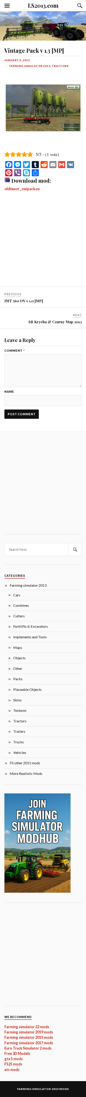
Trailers (19, 731)
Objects (19, 658)
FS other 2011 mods (25, 763)
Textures (19, 710)
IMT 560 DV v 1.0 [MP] (23, 300)
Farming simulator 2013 (29, 66)
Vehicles (19, 752)
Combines (21, 605)
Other (17, 668)
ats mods (12, 1069)
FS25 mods (13, 1064)
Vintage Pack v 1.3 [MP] (34, 50)
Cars (16, 595)
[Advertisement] (43, 242)
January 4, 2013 (17, 60)
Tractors (60, 66)
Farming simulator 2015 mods (28, 1037)
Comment (14, 350)
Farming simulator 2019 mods (28, 1032)
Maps (17, 647)
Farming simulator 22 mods (26, 1027)
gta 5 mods (13, 1059)
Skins (17, 700)
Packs (17, 679)
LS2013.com (43, 5)
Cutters (19, 616)
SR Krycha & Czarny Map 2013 (55, 321)
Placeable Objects (27, 689)
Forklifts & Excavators (30, 626)
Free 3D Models (17, 1053)
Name (9, 391)
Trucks (18, 742)
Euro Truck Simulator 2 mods (28, 1048)
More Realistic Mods (26, 773)
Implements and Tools (30, 637)
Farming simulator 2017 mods (28, 1043)
